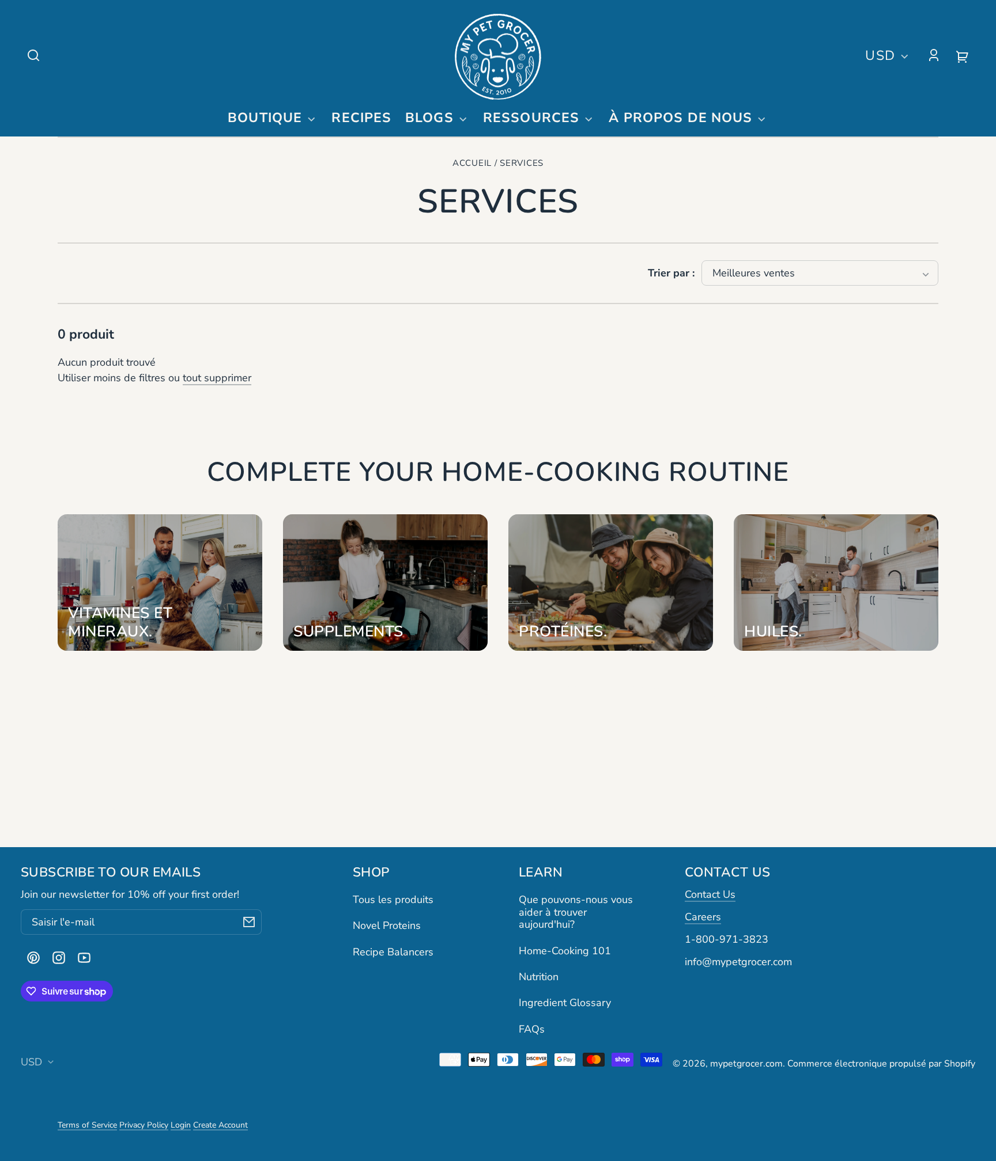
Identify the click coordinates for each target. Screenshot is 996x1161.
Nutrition (539, 977)
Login (181, 1125)
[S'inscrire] (249, 922)
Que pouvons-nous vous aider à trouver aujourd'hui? (576, 912)
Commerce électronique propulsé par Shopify (881, 1063)
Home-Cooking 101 (565, 951)
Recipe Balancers (393, 952)
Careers (703, 917)
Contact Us (710, 894)
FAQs (532, 1029)
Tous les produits (393, 899)
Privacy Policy (143, 1125)
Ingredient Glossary (565, 1003)
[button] (33, 55)
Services (522, 163)
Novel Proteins (387, 925)
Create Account (220, 1125)
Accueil (472, 163)
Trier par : (671, 273)
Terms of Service (87, 1125)
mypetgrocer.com (746, 1063)
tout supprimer (217, 378)
